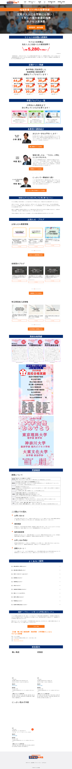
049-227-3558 (39, 685)
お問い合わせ (44, 762)
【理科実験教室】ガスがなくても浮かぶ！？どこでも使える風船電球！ (20, 240)
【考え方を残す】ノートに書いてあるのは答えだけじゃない (53, 276)
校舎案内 (39, 2)
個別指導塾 (32, 762)
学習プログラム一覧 (32, 2)
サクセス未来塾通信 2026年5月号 (53, 240)
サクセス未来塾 (37, 767)
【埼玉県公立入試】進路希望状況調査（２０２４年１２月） (37, 316)
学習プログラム (28, 762)
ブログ (44, 2)
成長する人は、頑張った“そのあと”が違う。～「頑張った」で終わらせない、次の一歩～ (37, 280)
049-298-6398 (14, 735)
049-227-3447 (14, 685)
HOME (25, 2)
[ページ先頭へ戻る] (32, 729)
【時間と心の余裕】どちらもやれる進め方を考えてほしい (20, 276)
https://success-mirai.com (18, 640)
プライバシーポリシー (38, 762)
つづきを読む (21, 245)
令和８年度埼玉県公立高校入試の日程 (20, 316)
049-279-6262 (16, 639)
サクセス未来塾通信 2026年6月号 (37, 240)
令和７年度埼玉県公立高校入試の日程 (53, 316)
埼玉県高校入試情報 (51, 2)
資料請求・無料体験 (61, 2)
